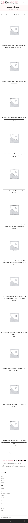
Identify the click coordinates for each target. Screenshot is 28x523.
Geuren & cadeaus (5, 491)
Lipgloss (2, 495)
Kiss (2, 505)
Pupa (2, 510)
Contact (2, 476)
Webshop (3, 480)
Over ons (2, 478)
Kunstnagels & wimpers (5, 493)
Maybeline (3, 508)
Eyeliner (2, 488)
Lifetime (2, 506)
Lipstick (2, 497)
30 (8, 14)
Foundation (3, 489)
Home (9, 9)
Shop (12, 9)
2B (1, 503)
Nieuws (2, 482)
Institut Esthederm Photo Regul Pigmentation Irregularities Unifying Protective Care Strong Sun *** (14, 442)
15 (6, 14)
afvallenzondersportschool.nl (9, 468)
